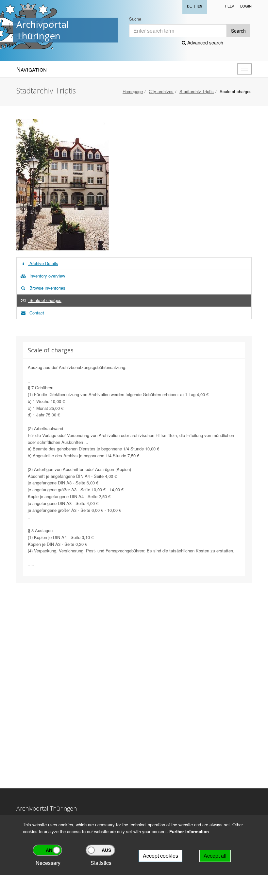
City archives (161, 91)
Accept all (215, 855)
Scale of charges (44, 300)
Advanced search (204, 42)
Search (238, 30)
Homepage (133, 91)
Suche (135, 19)
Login (246, 5)
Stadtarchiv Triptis (196, 91)
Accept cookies (160, 855)
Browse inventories (46, 288)
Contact (36, 313)
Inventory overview (46, 276)
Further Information (189, 831)
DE (189, 5)
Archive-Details (43, 263)
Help (229, 5)
